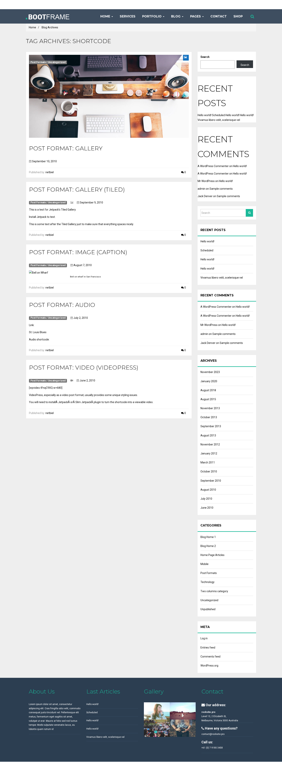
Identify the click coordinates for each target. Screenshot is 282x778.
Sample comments (221, 188)
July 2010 (206, 498)
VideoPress (36, 395)
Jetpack (41, 216)
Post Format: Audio (62, 304)
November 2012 (210, 444)
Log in (204, 638)
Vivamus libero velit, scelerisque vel (219, 119)
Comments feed (210, 656)
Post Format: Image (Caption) (78, 252)
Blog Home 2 (208, 546)
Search (204, 56)
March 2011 (207, 462)
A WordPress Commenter (213, 166)
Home (105, 16)
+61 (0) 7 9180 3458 (212, 747)
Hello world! (204, 115)
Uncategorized (57, 62)
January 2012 (208, 453)
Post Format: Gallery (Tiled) (77, 189)
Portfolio (151, 16)
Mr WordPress (206, 181)
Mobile (204, 564)
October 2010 (208, 471)
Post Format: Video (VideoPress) (83, 367)
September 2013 (210, 426)
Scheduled (218, 115)
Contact (218, 16)
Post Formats (38, 62)
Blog (175, 16)
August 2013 (208, 435)
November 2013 (210, 408)
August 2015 (208, 399)
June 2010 (206, 507)
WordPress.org (209, 665)
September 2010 (210, 480)
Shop (238, 16)
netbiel (49, 172)
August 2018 (208, 390)
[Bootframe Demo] (58, 16)
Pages (195, 16)
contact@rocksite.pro (212, 734)
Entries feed (207, 647)
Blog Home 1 (208, 537)
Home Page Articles (212, 555)
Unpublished (207, 609)
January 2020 (208, 381)
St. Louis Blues (37, 332)
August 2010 (208, 489)
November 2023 (210, 372)
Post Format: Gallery (65, 148)
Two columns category (214, 591)
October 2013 (208, 417)
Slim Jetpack (83, 402)
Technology (207, 582)
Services (127, 16)
